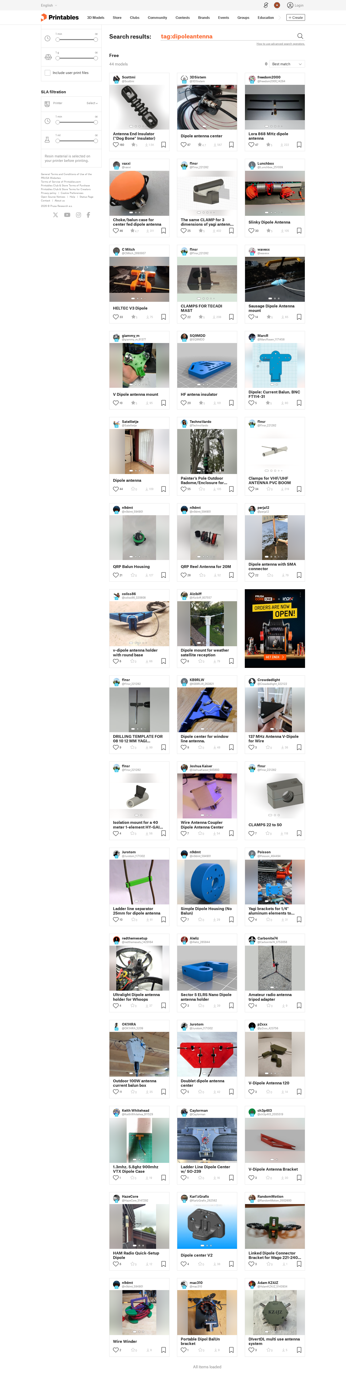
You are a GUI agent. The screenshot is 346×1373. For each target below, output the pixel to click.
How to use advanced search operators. (281, 43)
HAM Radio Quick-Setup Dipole (136, 1255)
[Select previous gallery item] (58, 39)
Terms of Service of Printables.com (61, 181)
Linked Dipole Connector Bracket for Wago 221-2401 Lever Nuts (274, 1255)
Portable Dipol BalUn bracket (200, 1341)
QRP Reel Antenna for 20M (206, 566)
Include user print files (71, 72)
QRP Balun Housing (131, 566)
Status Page (86, 196)
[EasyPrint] (266, 5)
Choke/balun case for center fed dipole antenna (137, 221)
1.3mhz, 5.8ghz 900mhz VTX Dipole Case (135, 1169)
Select (91, 103)
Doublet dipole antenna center (202, 1083)
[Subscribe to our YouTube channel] (67, 215)
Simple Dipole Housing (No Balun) (206, 910)
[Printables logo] (60, 17)
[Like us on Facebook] (88, 215)
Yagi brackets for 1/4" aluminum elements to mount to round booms (270, 910)
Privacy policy (48, 192)
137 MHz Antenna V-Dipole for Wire (274, 738)
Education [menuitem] (266, 17)
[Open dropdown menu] (300, 595)
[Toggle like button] (116, 144)
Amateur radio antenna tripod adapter (270, 996)
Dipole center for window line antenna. (205, 738)
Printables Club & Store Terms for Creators (66, 189)
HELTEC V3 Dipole (130, 308)
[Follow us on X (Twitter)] (55, 215)
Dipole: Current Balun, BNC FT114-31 (274, 394)
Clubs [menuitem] (134, 17)
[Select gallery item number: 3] (140, 126)
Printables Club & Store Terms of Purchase (65, 185)
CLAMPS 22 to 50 (265, 824)
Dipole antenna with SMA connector (272, 566)
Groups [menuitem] (243, 17)
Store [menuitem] (117, 17)
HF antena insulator (199, 394)
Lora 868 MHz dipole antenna (268, 135)
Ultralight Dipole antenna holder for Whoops (136, 996)
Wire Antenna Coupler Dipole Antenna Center (202, 824)
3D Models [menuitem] (95, 17)
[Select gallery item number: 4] (143, 126)
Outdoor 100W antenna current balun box (134, 1083)
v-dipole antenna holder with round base (135, 652)
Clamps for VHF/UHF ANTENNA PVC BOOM (270, 480)
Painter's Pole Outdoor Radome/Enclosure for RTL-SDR (202, 480)
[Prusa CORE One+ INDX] (275, 628)
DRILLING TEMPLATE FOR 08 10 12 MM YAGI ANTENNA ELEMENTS (138, 738)
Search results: (130, 36)
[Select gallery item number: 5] (147, 126)
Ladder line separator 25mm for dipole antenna (136, 910)
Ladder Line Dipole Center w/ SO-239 (205, 1169)
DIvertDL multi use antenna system (274, 1341)
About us (60, 200)
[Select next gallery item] (96, 39)
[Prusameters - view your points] (277, 5)
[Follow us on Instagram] (78, 215)
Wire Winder (125, 1341)
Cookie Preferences (72, 192)
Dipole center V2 (197, 1255)
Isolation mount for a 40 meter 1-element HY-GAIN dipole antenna (138, 824)
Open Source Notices (53, 196)
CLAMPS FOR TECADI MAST (201, 308)
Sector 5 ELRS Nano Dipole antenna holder (206, 996)
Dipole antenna (127, 480)
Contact (45, 200)
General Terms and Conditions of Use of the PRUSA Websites (66, 175)
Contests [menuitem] (183, 17)
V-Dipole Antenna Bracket (273, 1169)
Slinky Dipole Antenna (269, 222)
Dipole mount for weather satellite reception (205, 652)
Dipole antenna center (201, 136)
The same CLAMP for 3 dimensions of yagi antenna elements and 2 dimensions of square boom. (207, 221)
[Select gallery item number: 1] (131, 126)
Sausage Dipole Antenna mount (271, 308)
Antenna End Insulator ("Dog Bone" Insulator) (134, 135)
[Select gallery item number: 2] (136, 126)
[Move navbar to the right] (279, 17)
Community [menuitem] (157, 17)
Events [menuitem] (223, 17)
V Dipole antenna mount (135, 394)
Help (72, 196)
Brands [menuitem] (204, 17)
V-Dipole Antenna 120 (269, 1083)
